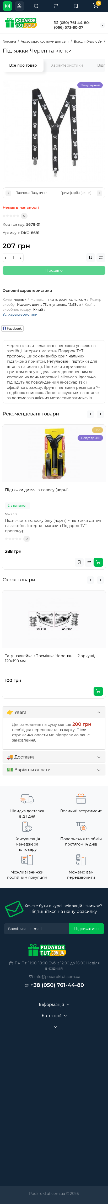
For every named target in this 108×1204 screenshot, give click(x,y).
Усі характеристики (20, 314)
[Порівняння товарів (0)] (55, 6)
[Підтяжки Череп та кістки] (54, 131)
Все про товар (23, 65)
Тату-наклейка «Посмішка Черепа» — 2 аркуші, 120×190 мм (50, 658)
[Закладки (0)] (75, 6)
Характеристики (67, 65)
